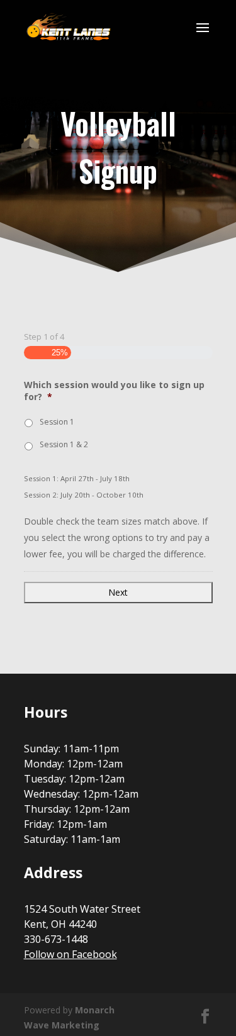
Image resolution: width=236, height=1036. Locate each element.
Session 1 (57, 421)
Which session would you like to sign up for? (114, 390)
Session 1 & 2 (64, 444)
